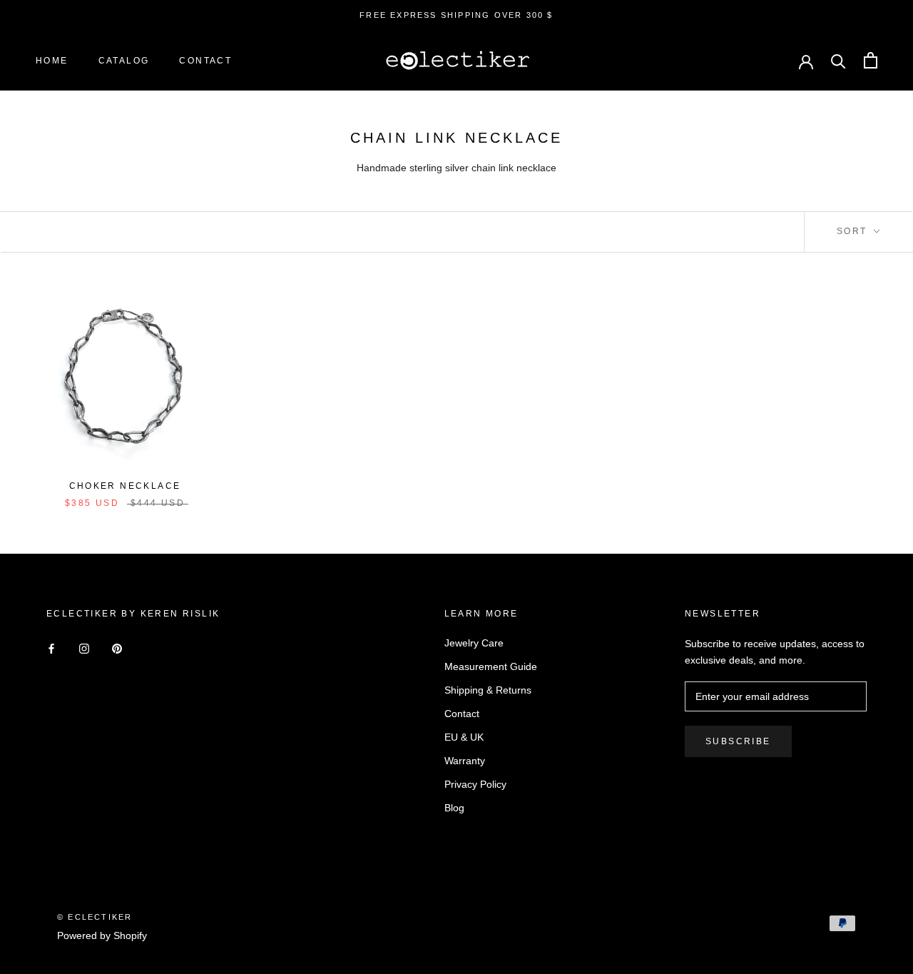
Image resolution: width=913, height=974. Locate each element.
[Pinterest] (117, 648)
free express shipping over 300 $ (456, 15)
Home (52, 61)
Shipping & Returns (487, 690)
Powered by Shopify (102, 935)
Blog (454, 807)
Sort (854, 231)
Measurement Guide (490, 666)
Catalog (124, 61)
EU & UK (464, 737)
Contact (205, 61)
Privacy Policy (475, 784)
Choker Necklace (125, 486)
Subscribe (738, 741)
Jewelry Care (474, 643)
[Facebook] (51, 648)
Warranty (464, 760)
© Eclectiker (94, 917)
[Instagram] (84, 648)
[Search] (838, 60)
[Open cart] (870, 60)
